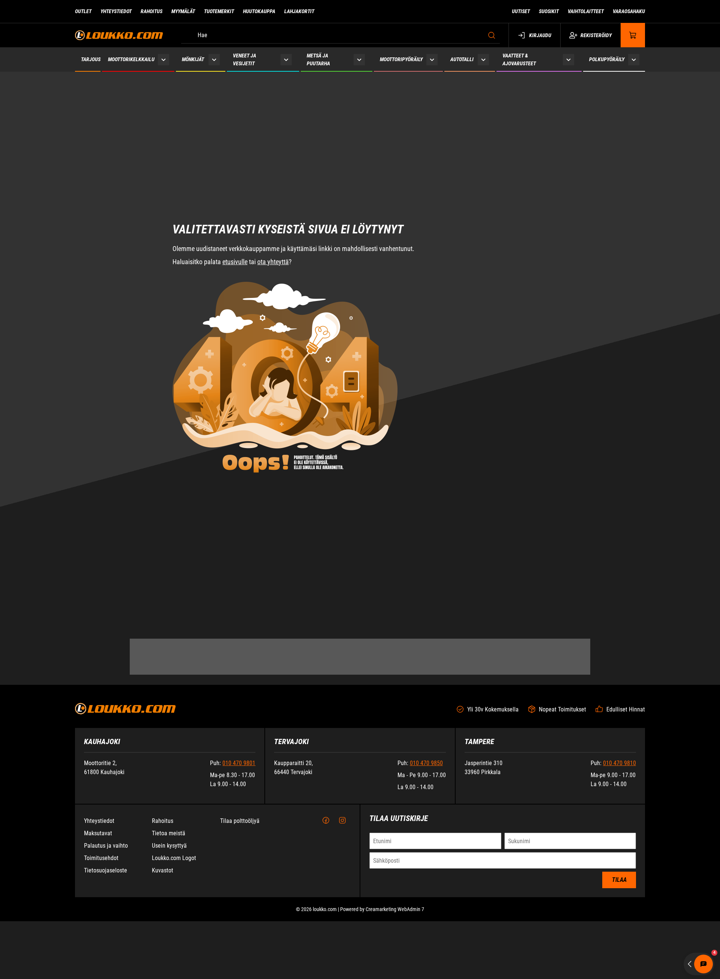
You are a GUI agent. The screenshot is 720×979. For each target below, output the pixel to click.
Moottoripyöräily (401, 59)
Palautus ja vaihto (106, 845)
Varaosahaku (629, 11)
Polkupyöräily (606, 59)
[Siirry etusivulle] (119, 35)
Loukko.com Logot (174, 858)
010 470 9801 (238, 763)
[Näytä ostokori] (633, 35)
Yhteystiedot (116, 11)
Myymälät (183, 11)
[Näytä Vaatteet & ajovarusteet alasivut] (568, 59)
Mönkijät (193, 59)
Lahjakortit (299, 11)
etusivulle (235, 204)
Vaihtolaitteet (586, 11)
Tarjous (90, 59)
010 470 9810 (619, 763)
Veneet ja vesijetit (244, 59)
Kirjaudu (540, 35)
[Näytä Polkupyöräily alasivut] (634, 59)
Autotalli (462, 59)
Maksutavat (98, 833)
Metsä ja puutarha (318, 59)
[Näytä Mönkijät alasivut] (214, 59)
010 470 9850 (426, 763)
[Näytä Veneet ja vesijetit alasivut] (286, 59)
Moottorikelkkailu (131, 59)
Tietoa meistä (168, 833)
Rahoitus (151, 11)
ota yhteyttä (273, 204)
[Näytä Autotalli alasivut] (484, 59)
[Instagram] (342, 820)
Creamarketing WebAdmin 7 (395, 909)
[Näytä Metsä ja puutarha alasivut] (359, 59)
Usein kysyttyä (169, 845)
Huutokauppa (259, 11)
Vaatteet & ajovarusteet (519, 59)
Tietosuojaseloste (105, 870)
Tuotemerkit (219, 11)
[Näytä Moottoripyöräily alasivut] (432, 59)
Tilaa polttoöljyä (240, 820)
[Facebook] (326, 820)
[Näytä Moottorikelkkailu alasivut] (163, 59)
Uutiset (521, 11)
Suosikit (549, 11)
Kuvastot (162, 870)
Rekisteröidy (596, 35)
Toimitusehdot (101, 858)
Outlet (83, 11)
